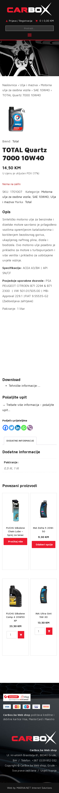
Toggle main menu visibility (29, 35)
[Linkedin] (17, 427)
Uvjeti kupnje (48, 770)
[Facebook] (5, 427)
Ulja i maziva (29, 85)
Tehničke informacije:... (24, 385)
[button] (24, 111)
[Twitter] (11, 427)
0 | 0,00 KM (46, 20)
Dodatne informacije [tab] (20, 440)
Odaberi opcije (44, 544)
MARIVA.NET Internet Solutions (34, 787)
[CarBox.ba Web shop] (29, 8)
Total (15, 141)
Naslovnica (9, 85)
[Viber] (30, 427)
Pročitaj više (15, 541)
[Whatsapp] (24, 427)
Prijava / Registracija (20, 20)
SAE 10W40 (42, 90)
